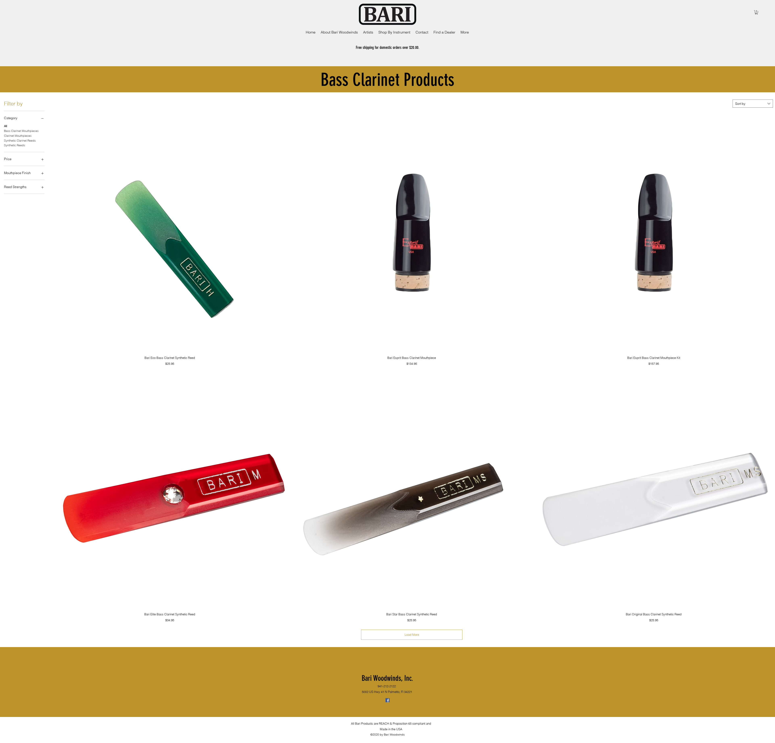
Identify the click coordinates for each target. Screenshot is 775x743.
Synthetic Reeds (14, 145)
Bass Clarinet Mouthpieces (21, 131)
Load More (412, 635)
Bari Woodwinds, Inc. (387, 678)
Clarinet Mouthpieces (17, 136)
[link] (756, 12)
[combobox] (753, 104)
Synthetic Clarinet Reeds (20, 140)
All (5, 126)
